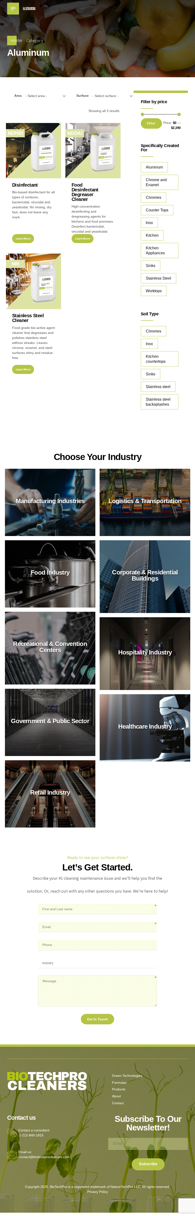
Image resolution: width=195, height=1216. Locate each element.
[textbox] (45, 96)
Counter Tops (157, 210)
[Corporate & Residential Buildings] (145, 576)
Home (16, 40)
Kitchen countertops (156, 358)
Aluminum (154, 167)
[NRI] (33, 281)
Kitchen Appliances (155, 250)
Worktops (154, 291)
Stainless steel (158, 387)
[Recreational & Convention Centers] (50, 648)
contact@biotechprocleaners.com (44, 1157)
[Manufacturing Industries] (50, 503)
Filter (151, 123)
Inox (149, 223)
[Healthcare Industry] (145, 728)
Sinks (150, 266)
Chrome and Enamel (156, 182)
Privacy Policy (97, 1192)
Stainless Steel (158, 278)
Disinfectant (25, 185)
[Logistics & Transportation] (145, 503)
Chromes (153, 197)
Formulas (119, 1082)
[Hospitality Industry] (145, 653)
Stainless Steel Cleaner (28, 318)
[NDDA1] (93, 150)
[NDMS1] (33, 150)
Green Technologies (127, 1076)
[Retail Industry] (50, 794)
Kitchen (152, 235)
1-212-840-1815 (31, 1135)
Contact (118, 1103)
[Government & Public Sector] (50, 723)
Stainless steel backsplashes (158, 401)
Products (118, 1089)
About (116, 1096)
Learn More (23, 238)
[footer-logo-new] (47, 1081)
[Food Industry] (50, 574)
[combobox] (45, 96)
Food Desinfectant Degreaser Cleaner (85, 192)
